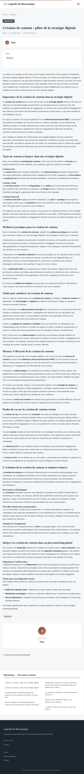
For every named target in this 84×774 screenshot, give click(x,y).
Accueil (5, 14)
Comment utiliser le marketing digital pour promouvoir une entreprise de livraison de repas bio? (21, 695)
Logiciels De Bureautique (19, 4)
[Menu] (78, 4)
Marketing (13, 14)
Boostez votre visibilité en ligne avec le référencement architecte (58, 701)
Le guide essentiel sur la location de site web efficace (60, 708)
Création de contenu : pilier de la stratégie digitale (22, 683)
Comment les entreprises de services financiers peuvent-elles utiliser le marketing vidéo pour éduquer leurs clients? (61, 685)
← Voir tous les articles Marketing (16, 655)
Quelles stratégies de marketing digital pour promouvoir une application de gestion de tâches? (22, 703)
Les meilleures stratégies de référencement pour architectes (61, 693)
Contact (6, 760)
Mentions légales (10, 756)
